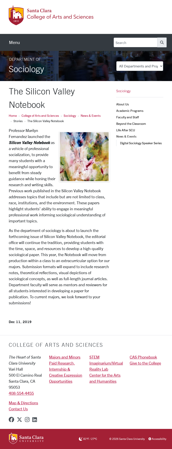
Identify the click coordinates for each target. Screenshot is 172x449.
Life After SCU (125, 130)
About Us (122, 104)
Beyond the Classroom (131, 123)
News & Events (91, 115)
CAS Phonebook (143, 357)
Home (13, 115)
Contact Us (18, 409)
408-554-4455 (21, 393)
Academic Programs (129, 111)
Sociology (70, 115)
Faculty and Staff (127, 117)
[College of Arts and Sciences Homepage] (52, 22)
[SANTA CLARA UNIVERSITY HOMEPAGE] (26, 439)
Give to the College (145, 363)
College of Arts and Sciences (40, 115)
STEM (94, 357)
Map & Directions (23, 403)
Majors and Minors (64, 357)
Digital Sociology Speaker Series (141, 143)
